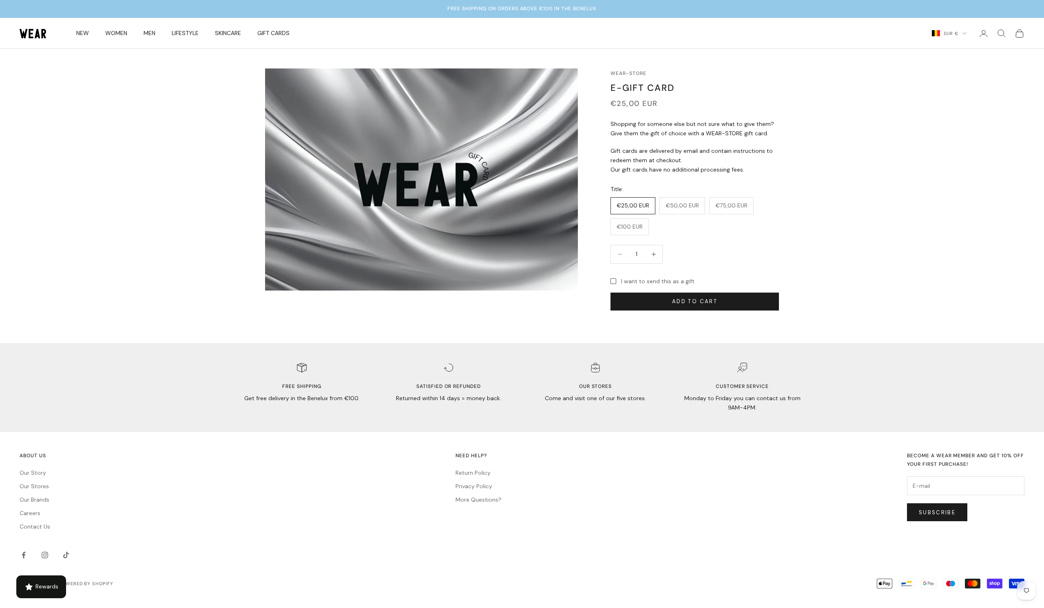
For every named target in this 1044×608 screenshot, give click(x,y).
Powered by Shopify (86, 583)
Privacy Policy (474, 486)
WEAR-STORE (628, 73)
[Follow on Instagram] (45, 555)
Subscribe (937, 512)
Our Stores (34, 486)
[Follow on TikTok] (66, 555)
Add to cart (694, 301)
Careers (30, 513)
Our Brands (34, 499)
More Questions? (479, 499)
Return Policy (473, 472)
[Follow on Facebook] (24, 555)
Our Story (33, 472)
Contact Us (35, 526)
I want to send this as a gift (658, 281)
